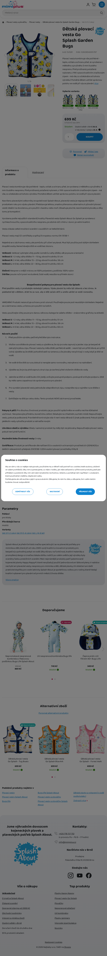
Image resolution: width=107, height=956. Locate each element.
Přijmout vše (85, 491)
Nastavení (55, 491)
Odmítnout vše (22, 491)
